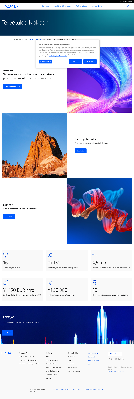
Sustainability (72, 367)
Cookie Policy (52, 56)
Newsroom (71, 356)
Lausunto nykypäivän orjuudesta (93, 389)
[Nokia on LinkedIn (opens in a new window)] (123, 359)
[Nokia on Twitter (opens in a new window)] (116, 359)
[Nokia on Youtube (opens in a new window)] (112, 359)
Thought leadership (52, 371)
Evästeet (55, 389)
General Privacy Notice (61, 56)
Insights (49, 353)
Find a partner (93, 360)
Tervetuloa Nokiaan (20, 39)
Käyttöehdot (65, 389)
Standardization (51, 375)
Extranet (91, 357)
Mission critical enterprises (28, 360)
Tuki (89, 364)
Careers (70, 360)
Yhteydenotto (93, 353)
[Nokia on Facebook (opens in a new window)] (119, 359)
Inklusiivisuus (76, 389)
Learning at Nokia (52, 360)
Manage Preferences (45, 61)
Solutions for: (24, 353)
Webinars (49, 378)
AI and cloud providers (26, 356)
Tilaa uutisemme (115, 354)
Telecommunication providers (29, 364)
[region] (68, 54)
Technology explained (53, 367)
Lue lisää (80, 151)
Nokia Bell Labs (51, 364)
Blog (47, 356)
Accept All (90, 61)
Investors (71, 364)
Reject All (75, 61)
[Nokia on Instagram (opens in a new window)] (109, 359)
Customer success (74, 371)
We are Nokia (73, 353)
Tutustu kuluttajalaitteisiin (116, 372)
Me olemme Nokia (35, 39)
